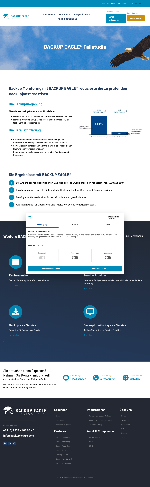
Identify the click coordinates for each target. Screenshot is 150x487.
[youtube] (9, 443)
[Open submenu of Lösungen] (54, 14)
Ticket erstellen (134, 378)
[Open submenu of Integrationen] (89, 14)
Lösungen (60, 410)
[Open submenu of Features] (69, 14)
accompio (89, 477)
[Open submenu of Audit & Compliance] (78, 19)
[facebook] (14, 443)
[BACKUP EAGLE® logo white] (25, 407)
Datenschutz (79, 477)
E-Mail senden (78, 378)
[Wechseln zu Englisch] (140, 3)
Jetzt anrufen (107, 378)
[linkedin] (5, 443)
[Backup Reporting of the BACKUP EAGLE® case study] (111, 108)
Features (60, 431)
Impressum (68, 477)
